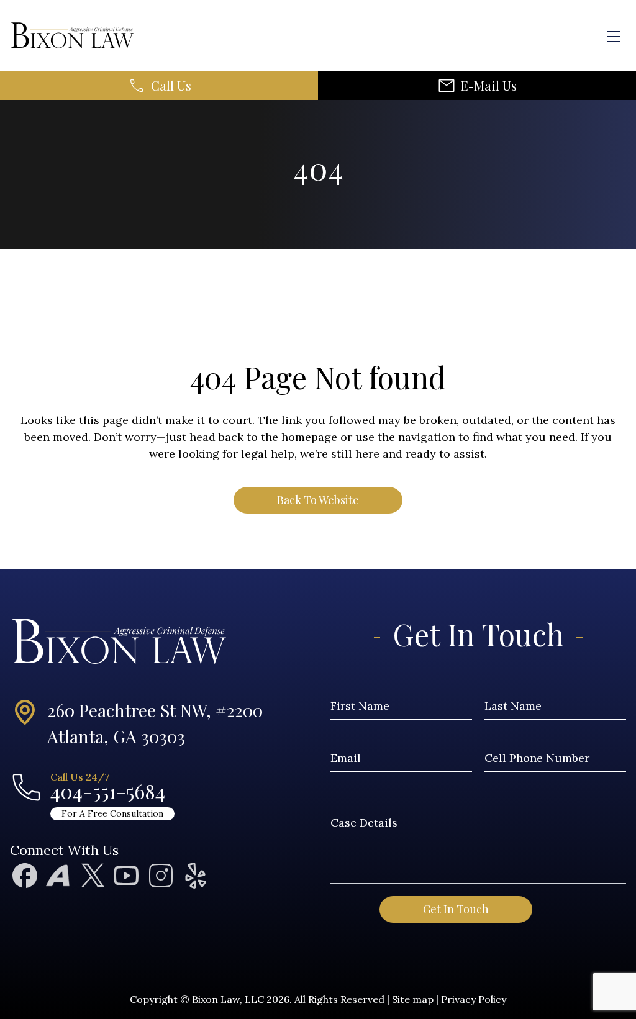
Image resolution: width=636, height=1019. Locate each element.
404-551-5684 (107, 791)
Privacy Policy (473, 999)
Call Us (171, 85)
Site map (413, 999)
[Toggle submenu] (620, 150)
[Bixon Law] (66, 35)
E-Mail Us (489, 85)
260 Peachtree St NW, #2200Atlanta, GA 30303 (155, 723)
